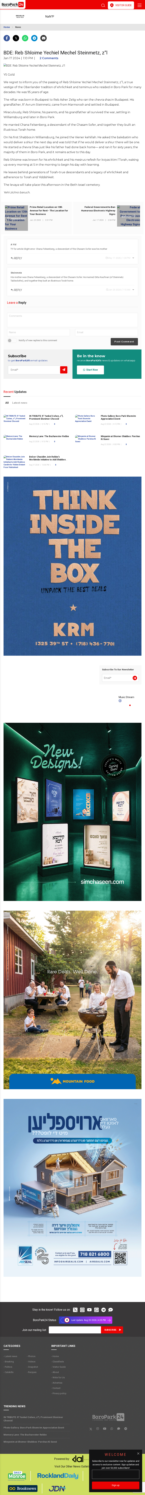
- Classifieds (57, 1361)
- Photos (31, 1356)
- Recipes (31, 1372)
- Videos (31, 1361)
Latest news (19, 402)
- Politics (8, 1367)
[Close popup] (138, 1453)
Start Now (91, 369)
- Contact (55, 1388)
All (7, 402)
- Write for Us (58, 1377)
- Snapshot (32, 1367)
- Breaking (9, 1361)
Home (7, 27)
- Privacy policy (58, 1393)
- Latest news (10, 1356)
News (18, 27)
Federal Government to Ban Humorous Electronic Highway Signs (98, 210)
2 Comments (49, 58)
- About (55, 1372)
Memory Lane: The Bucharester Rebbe (49, 436)
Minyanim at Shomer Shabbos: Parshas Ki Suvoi (30, 1441)
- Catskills (8, 1372)
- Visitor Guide (58, 1367)
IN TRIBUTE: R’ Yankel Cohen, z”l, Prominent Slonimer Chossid (33, 1419)
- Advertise (56, 1382)
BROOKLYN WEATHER (55, 17)
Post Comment (124, 341)
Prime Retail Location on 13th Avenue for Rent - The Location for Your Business (49, 210)
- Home (55, 1356)
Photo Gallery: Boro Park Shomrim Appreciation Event (34, 1427)
